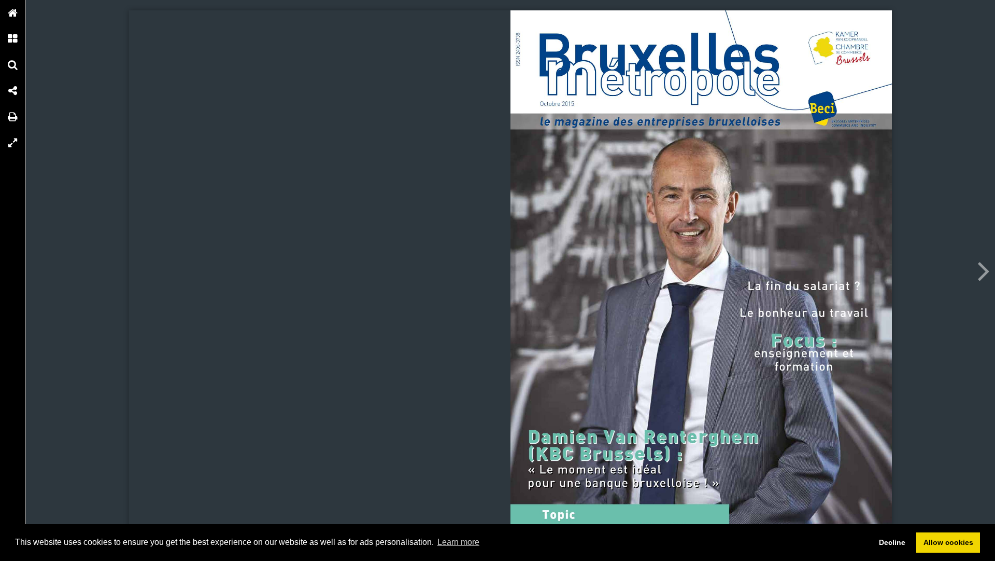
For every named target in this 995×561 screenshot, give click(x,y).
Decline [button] (892, 542)
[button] (13, 13)
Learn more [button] (458, 542)
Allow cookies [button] (948, 542)
